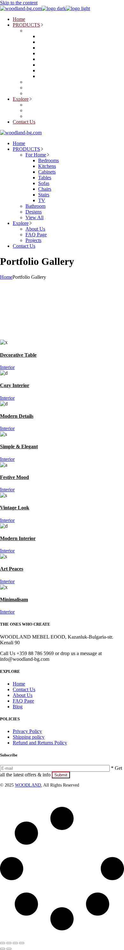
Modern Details (16, 416)
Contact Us (24, 689)
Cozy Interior (14, 385)
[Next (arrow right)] (8, 949)
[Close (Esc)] (21, 943)
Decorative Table (18, 355)
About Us (22, 695)
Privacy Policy (27, 731)
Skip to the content (19, 2)
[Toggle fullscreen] (8, 943)
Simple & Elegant (19, 446)
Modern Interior (18, 538)
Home (19, 683)
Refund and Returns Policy (40, 742)
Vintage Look (14, 507)
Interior (7, 367)
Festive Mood (14, 477)
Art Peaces (11, 568)
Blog (18, 706)
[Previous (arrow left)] (2, 949)
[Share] (15, 943)
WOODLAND (28, 785)
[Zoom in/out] (2, 943)
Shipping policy (29, 737)
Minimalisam (14, 599)
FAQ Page (23, 701)
